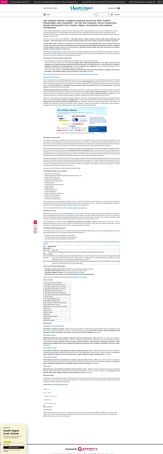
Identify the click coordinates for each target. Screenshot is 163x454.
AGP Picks (4, 2)
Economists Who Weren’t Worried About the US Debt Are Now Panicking (103, 2)
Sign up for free (14, 447)
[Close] (24, 426)
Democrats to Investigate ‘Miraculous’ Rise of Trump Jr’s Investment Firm (56, 2)
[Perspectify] (35, 225)
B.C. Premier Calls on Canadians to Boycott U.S (15, 2)
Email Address (7, 441)
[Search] (108, 14)
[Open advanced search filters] (111, 14)
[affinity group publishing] (35, 228)
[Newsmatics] (35, 231)
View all (160, 2)
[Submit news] (35, 222)
